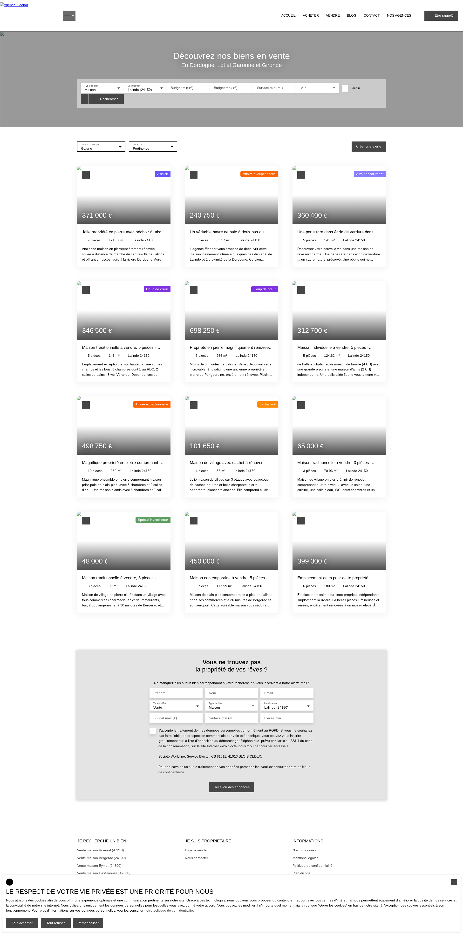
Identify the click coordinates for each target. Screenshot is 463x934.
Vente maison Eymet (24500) (99, 865)
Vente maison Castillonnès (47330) (103, 873)
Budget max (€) (226, 88)
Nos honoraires (304, 850)
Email (268, 693)
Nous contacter (196, 858)
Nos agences (399, 15)
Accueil (288, 15)
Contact (372, 15)
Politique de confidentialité (312, 865)
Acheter (311, 15)
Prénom (159, 693)
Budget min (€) (182, 88)
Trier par (137, 144)
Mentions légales (305, 858)
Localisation (134, 85)
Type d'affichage (90, 144)
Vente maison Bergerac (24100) (101, 858)
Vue (303, 88)
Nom (212, 693)
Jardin (355, 88)
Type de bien (91, 85)
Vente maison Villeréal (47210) (100, 850)
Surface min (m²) (270, 88)
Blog (351, 15)
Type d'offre (159, 703)
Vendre (333, 15)
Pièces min (272, 718)
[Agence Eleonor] (29, 15)
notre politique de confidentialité (168, 910)
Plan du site (301, 873)
